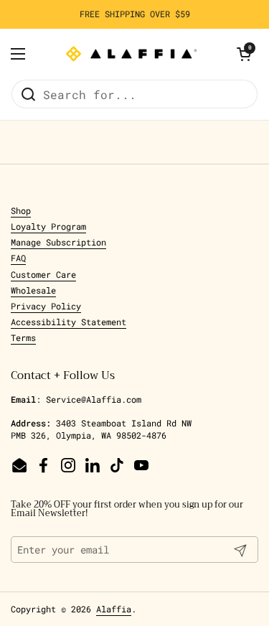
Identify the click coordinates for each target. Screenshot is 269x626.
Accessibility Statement (68, 321)
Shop (21, 210)
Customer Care (43, 274)
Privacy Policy (46, 306)
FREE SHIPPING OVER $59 (135, 14)
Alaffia (113, 609)
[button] (244, 53)
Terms (23, 337)
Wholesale (33, 290)
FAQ (18, 257)
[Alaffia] (131, 53)
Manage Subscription (58, 242)
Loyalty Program (48, 226)
